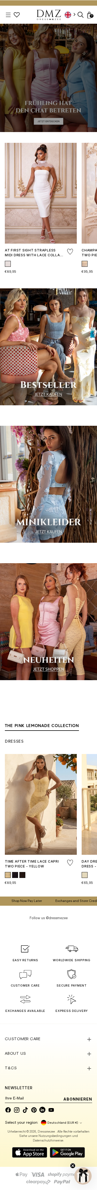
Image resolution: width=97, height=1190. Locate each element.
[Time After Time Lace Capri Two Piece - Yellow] (41, 804)
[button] (83, 1176)
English (72, 15)
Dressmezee (47, 1131)
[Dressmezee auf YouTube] (51, 1110)
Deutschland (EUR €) (62, 1123)
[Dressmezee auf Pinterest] (34, 1110)
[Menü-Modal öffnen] (8, 15)
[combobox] (72, 15)
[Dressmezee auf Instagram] (16, 1110)
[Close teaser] (72, 1165)
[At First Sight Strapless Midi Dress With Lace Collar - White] (41, 193)
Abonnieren (77, 1099)
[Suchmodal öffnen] (81, 15)
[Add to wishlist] (70, 251)
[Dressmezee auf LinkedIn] (42, 1110)
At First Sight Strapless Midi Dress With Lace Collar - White (33, 255)
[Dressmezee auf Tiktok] (25, 1110)
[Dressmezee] (49, 15)
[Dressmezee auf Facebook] (8, 1110)
